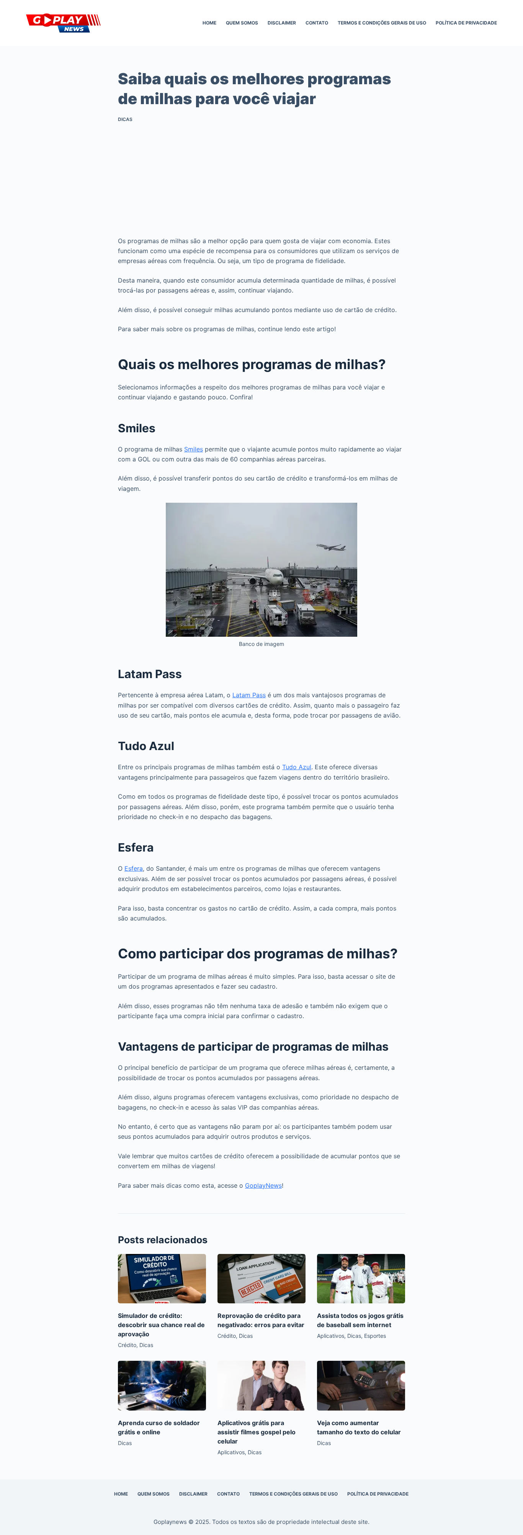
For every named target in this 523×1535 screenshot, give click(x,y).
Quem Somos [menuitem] (242, 23)
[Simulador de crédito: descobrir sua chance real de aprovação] (162, 1278)
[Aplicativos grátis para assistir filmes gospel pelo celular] (261, 1385)
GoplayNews (263, 1185)
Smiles (193, 449)
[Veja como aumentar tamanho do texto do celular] (361, 1385)
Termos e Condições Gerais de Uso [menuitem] (382, 23)
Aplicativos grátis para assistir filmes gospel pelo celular (256, 1432)
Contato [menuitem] (317, 23)
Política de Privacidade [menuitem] (466, 23)
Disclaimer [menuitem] (282, 23)
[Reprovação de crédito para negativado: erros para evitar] (261, 1278)
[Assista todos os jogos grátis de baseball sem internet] (361, 1278)
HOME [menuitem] (209, 23)
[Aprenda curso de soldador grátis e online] (162, 1385)
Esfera (133, 868)
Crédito (127, 1345)
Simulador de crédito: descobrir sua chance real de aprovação (161, 1325)
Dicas (125, 119)
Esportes (375, 1335)
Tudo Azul (296, 767)
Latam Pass (249, 695)
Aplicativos (330, 1335)
